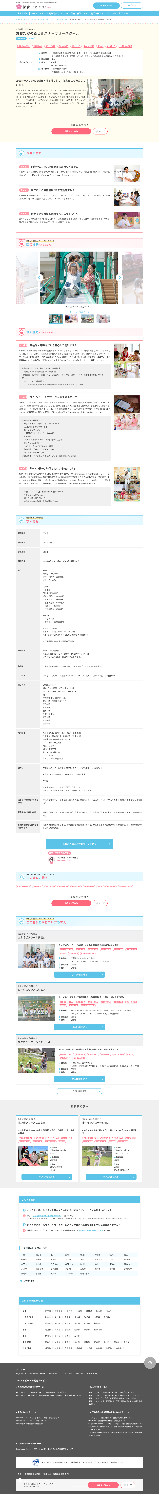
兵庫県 (57, 1330)
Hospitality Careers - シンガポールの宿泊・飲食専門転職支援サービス (115, 1424)
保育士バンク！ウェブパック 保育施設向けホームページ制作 (112, 1398)
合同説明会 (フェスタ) (57, 13)
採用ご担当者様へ (121, 13)
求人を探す (22, 13)
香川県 (107, 1342)
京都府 (67, 1330)
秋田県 (107, 1317)
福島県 (67, 1317)
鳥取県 (87, 1342)
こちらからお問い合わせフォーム (47, 1216)
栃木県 (99, 1311)
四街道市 (39, 1269)
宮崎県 (99, 1348)
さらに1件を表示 (79, 1091)
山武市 (53, 1274)
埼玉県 (69, 1311)
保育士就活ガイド (79, 13)
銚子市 (38, 1255)
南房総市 (128, 1269)
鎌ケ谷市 (98, 1264)
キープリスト (37, 13)
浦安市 (24, 1269)
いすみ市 (69, 1274)
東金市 (68, 1259)
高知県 (126, 1342)
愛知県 (48, 1336)
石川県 (67, 1323)
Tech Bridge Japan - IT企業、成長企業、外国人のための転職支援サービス (44, 1449)
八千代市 (54, 1264)
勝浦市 (127, 1259)
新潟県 (48, 1323)
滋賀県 (77, 1330)
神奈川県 (58, 1311)
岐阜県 (67, 1336)
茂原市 (24, 1259)
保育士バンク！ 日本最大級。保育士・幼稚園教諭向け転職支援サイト (43, 1392)
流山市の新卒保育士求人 (59, 19)
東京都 (48, 1311)
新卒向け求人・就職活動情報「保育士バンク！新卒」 (37, 1374)
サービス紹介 (67, 1374)
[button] (56, 319)
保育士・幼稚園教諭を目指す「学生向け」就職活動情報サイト (44, 1474)
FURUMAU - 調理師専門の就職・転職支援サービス (107, 1421)
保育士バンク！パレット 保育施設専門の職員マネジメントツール (113, 1395)
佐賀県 (109, 1348)
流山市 (38, 1264)
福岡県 (48, 1348)
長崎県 (79, 1348)
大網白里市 (84, 1274)
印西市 (83, 1269)
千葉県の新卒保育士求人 (40, 19)
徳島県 (117, 1342)
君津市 (112, 1264)
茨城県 (89, 1311)
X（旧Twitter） (93, 1374)
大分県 (89, 1348)
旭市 (82, 1259)
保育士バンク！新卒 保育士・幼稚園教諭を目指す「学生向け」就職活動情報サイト (48, 1395)
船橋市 (68, 1255)
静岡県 (57, 1336)
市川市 (53, 1255)
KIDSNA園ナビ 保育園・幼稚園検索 (29, 1424)
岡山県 (57, 1342)
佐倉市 (53, 1259)
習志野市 (98, 1259)
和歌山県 (98, 1330)
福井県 (97, 1323)
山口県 (67, 1342)
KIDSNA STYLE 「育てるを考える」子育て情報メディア (37, 1418)
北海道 (48, 1317)
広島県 (48, 1342)
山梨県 (87, 1323)
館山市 (83, 1255)
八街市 (68, 1269)
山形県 (97, 1317)
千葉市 (24, 1255)
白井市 (97, 1269)
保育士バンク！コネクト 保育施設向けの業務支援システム (111, 1392)
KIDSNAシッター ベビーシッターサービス (32, 1421)
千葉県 (79, 1311)
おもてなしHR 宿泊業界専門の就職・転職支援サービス (110, 1418)
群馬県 (109, 1311)
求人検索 (79, 1374)
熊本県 (57, 1348)
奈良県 (87, 1330)
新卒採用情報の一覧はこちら (91, 1230)
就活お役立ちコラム (100, 13)
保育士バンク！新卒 (22, 19)
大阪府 (48, 1330)
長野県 (57, 1323)
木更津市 (98, 1255)
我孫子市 (69, 1264)
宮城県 (57, 1317)
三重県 (77, 1336)
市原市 (24, 1264)
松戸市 (112, 1255)
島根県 (77, 1342)
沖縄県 (119, 1348)
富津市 (127, 1264)
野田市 (127, 1255)
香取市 (38, 1274)
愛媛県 (97, 1342)
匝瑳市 (24, 1274)
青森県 (77, 1317)
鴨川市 (83, 1264)
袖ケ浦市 (54, 1269)
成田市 (38, 1259)
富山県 (77, 1323)
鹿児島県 (68, 1348)
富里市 (112, 1269)
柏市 (111, 1259)
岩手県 (87, 1317)
